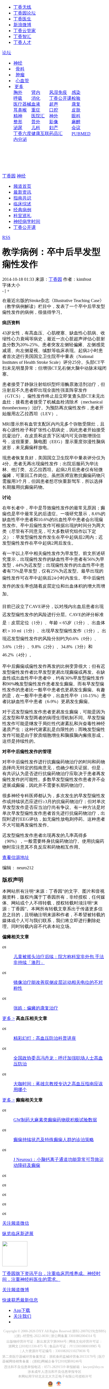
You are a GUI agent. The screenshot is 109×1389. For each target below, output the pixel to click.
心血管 (22, 80)
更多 (19, 86)
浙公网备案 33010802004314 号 (73, 1336)
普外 (35, 121)
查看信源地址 (15, 857)
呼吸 (17, 98)
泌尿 (17, 127)
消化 (35, 98)
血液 (35, 104)
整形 (17, 121)
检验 (76, 98)
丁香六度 (22, 133)
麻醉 (76, 121)
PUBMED (81, 133)
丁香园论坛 (24, 13)
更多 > (8, 1018)
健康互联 (40, 133)
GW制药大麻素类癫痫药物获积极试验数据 (55, 1119)
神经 (17, 63)
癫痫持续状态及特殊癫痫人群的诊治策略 (53, 1139)
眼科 (76, 115)
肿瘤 (20, 74)
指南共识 (22, 198)
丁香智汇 (22, 36)
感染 (76, 92)
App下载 (21, 1310)
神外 (53, 115)
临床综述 (22, 203)
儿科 (35, 127)
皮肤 (76, 110)
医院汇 (38, 115)
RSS (6, 237)
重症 (35, 110)
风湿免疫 (58, 92)
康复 (76, 104)
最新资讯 (22, 192)
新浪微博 (22, 24)
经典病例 (22, 209)
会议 (76, 127)
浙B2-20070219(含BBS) (89, 1331)
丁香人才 (22, 42)
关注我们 (22, 1316)
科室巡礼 (22, 215)
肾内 (35, 92)
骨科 (20, 69)
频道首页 (22, 186)
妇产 (53, 127)
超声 (53, 104)
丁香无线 (22, 7)
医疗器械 (22, 104)
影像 (53, 121)
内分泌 (20, 139)
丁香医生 (22, 18)
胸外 (17, 92)
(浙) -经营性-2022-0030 (32, 1336)
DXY (40, 1331)
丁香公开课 (60, 98)
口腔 (53, 110)
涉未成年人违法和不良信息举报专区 (54, 1372)
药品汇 (56, 133)
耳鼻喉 (20, 110)
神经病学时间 (26, 221)
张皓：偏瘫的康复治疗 (35, 1008)
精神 (17, 115)
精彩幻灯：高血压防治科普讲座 (44, 1038)
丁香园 (9, 176)
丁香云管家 (24, 30)
